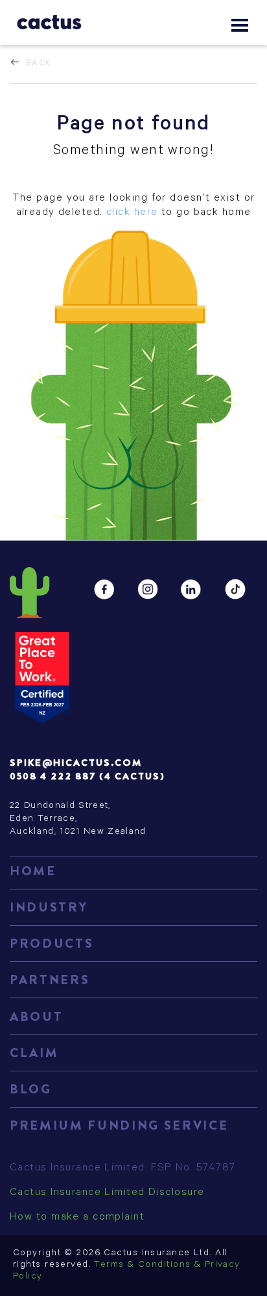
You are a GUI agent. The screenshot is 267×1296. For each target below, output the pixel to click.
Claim (34, 1053)
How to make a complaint (77, 1217)
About (36, 1016)
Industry (48, 907)
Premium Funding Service (119, 1125)
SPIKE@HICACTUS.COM (76, 762)
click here (131, 213)
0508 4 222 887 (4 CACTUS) (87, 776)
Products (51, 943)
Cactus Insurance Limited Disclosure (107, 1193)
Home (33, 871)
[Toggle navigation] (239, 25)
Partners (49, 979)
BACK (39, 62)
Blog (31, 1089)
